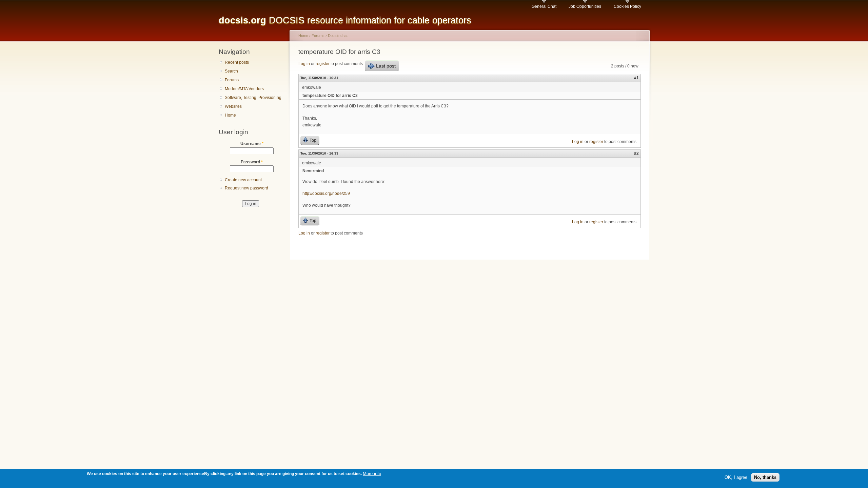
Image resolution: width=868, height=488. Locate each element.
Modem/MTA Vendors (244, 88)
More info (372, 473)
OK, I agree (736, 477)
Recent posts (237, 62)
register (323, 63)
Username (251, 143)
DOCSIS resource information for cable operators (345, 20)
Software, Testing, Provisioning (253, 97)
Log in (304, 63)
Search (231, 71)
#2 (636, 153)
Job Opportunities (585, 6)
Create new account (243, 180)
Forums (232, 80)
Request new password (246, 188)
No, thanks (765, 477)
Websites (233, 106)
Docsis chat (338, 36)
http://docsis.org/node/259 (326, 193)
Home (230, 115)
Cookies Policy (627, 6)
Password (252, 162)
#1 (636, 78)
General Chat (544, 6)
